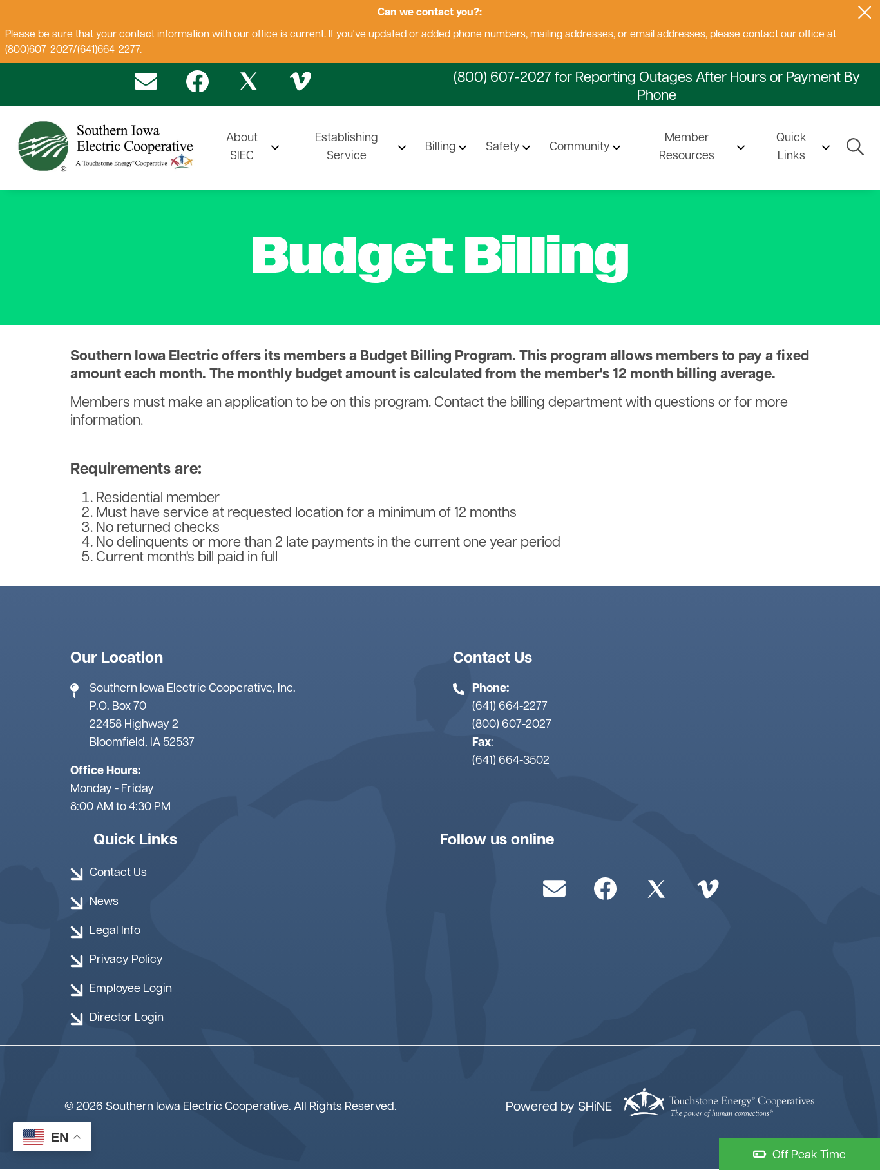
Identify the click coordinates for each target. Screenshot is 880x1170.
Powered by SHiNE (559, 1107)
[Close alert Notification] (864, 12)
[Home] (107, 147)
